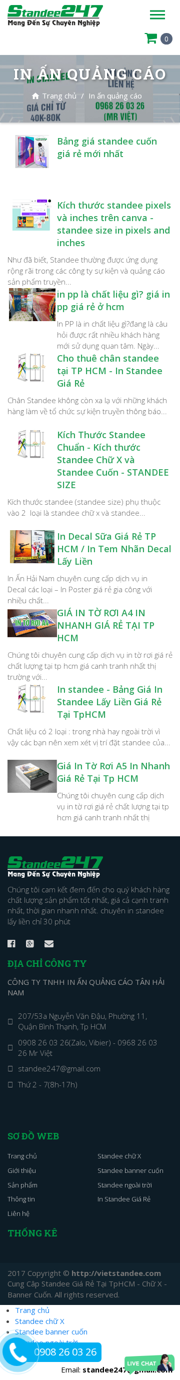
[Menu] (157, 15)
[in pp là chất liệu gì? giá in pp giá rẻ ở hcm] (32, 304)
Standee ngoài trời (125, 1184)
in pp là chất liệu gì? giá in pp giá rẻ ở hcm (113, 300)
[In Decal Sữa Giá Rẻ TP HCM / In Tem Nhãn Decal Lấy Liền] (32, 546)
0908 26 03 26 (65, 1351)
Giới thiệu (22, 1170)
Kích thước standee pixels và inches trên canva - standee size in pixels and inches (114, 224)
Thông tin (21, 1198)
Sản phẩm (23, 1184)
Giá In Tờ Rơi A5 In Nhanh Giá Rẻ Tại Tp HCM (113, 772)
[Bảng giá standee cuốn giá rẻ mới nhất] (32, 151)
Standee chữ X (119, 1155)
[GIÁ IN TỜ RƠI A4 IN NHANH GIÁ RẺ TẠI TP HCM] (32, 622)
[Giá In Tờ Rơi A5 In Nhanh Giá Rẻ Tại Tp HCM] (32, 775)
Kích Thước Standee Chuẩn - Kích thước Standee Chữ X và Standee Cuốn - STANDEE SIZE (113, 460)
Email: (116, 1369)
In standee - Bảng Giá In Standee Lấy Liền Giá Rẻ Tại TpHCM (109, 701)
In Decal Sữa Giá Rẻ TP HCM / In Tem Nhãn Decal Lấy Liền (114, 548)
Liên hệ (19, 1213)
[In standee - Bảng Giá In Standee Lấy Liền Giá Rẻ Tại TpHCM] (32, 699)
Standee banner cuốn (131, 1170)
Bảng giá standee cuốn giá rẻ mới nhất (107, 147)
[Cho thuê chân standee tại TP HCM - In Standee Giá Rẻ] (32, 368)
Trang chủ (53, 96)
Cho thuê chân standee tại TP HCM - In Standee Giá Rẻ (109, 370)
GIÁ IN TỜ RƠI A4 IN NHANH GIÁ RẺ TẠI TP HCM (105, 625)
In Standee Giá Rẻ (124, 1198)
